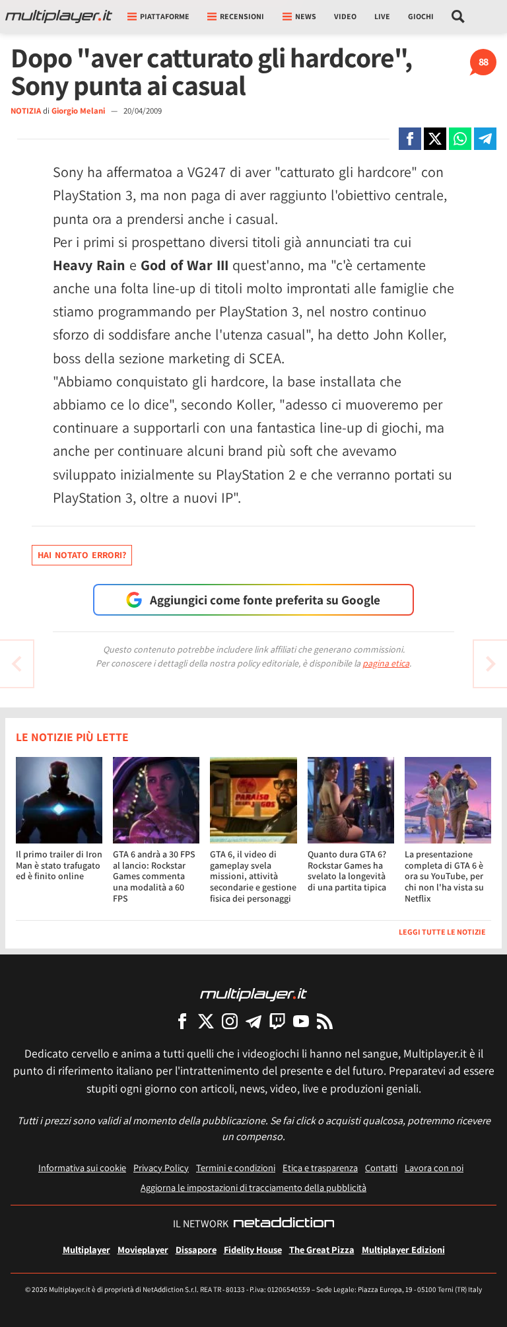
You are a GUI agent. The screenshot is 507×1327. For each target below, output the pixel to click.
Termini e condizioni (235, 1167)
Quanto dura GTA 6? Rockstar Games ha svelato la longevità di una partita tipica (347, 870)
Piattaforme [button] (164, 16)
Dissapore (196, 1249)
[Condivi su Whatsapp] (460, 138)
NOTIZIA (26, 110)
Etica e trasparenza (320, 1167)
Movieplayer (143, 1249)
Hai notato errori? (82, 555)
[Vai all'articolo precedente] (490, 664)
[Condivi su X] (435, 138)
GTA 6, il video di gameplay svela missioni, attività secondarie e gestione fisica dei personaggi (253, 876)
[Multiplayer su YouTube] (301, 1021)
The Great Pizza (322, 1249)
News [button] (305, 16)
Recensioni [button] (242, 16)
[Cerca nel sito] (458, 16)
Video (345, 16)
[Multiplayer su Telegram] (253, 1021)
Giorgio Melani (79, 110)
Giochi (421, 16)
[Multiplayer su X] (206, 1021)
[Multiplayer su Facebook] (182, 1021)
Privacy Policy (161, 1167)
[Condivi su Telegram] (485, 138)
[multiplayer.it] (253, 994)
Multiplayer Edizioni (403, 1249)
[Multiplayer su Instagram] (230, 1021)
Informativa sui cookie (82, 1167)
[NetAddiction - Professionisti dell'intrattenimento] (284, 1224)
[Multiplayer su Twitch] (277, 1021)
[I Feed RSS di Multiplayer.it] (325, 1021)
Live (382, 16)
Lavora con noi (434, 1167)
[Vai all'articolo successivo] (16, 664)
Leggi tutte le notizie (442, 932)
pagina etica (385, 663)
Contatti (381, 1167)
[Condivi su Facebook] (410, 138)
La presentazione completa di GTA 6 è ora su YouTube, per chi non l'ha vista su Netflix (444, 876)
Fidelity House (253, 1249)
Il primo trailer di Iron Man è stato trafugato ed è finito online (59, 865)
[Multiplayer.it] (58, 16)
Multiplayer (86, 1249)
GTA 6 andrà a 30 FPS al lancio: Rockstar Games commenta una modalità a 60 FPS (154, 876)
